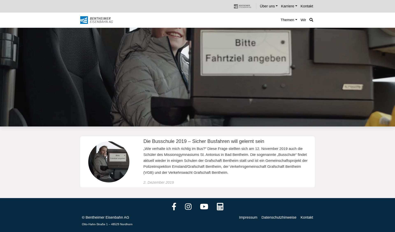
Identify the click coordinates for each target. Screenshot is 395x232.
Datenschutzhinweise (278, 217)
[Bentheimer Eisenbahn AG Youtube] (204, 207)
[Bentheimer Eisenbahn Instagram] (188, 207)
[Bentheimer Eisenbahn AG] (244, 6)
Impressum (248, 217)
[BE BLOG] (100, 20)
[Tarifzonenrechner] (220, 207)
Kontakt (307, 217)
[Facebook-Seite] (174, 207)
